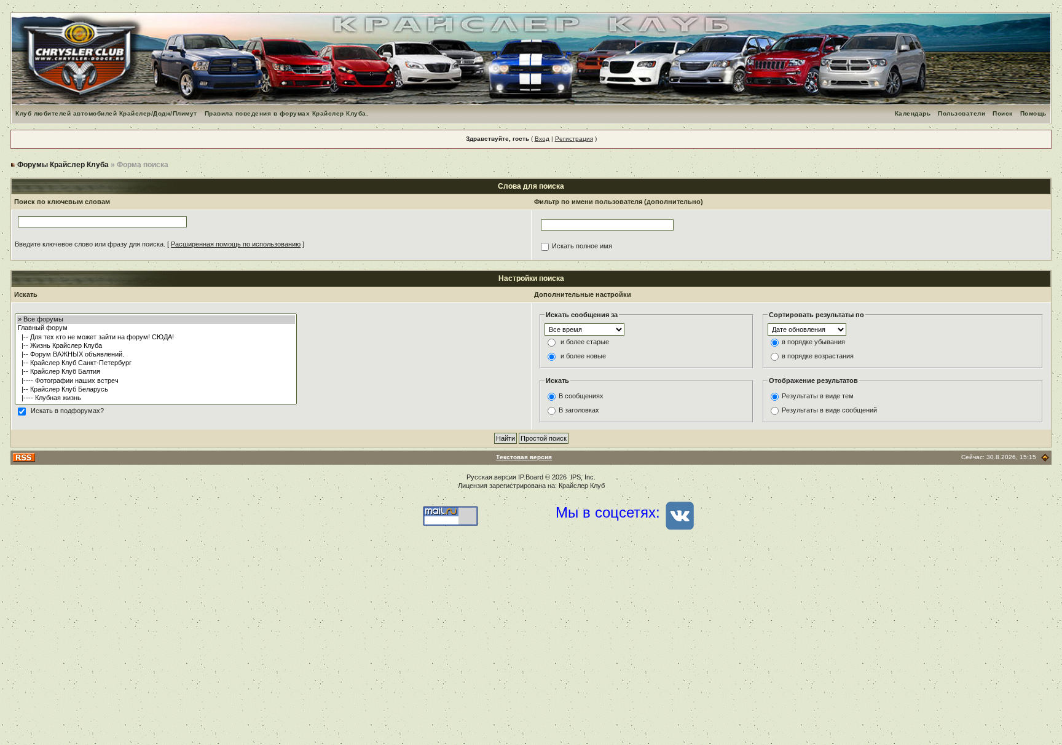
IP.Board (530, 477)
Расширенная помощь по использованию (236, 244)
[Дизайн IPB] (1045, 457)
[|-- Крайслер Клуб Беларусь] (156, 389)
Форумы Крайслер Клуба (63, 164)
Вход (542, 138)
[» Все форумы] (156, 319)
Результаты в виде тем (818, 396)
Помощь (1033, 113)
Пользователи (961, 113)
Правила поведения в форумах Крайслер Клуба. (287, 113)
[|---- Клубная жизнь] (156, 398)
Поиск (1003, 113)
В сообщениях (581, 396)
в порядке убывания (813, 342)
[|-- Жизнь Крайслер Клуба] (156, 346)
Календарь (913, 113)
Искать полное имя (582, 246)
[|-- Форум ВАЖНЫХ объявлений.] (156, 354)
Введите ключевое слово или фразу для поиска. (90, 244)
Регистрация (574, 138)
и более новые (583, 356)
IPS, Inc (582, 477)
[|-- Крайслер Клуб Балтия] (156, 372)
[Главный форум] (156, 328)
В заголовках (579, 410)
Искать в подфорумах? (67, 411)
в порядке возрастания (818, 356)
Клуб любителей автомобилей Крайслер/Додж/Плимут (106, 113)
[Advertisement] (531, 647)
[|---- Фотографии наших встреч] (156, 381)
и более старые (584, 342)
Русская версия (491, 477)
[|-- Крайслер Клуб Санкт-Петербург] (156, 363)
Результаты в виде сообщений (829, 410)
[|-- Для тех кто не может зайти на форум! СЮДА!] (156, 337)
